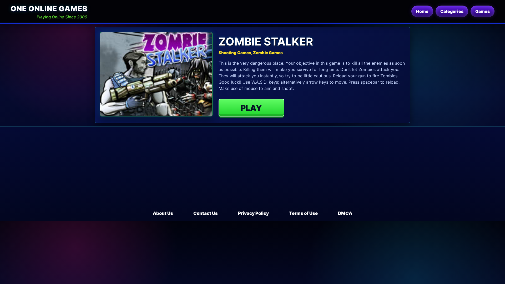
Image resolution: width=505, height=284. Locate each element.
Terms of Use (303, 213)
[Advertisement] (252, 170)
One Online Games (49, 8)
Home (422, 11)
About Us (163, 213)
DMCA (345, 213)
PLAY (251, 108)
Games (482, 11)
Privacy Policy (253, 213)
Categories (451, 11)
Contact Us (205, 213)
